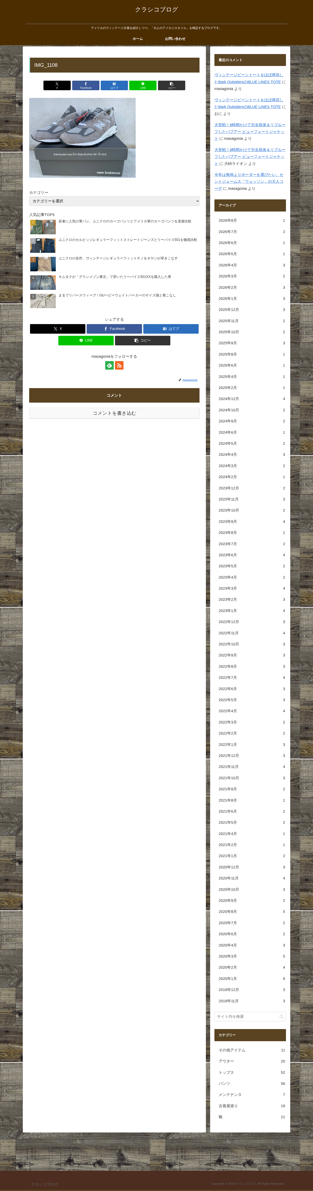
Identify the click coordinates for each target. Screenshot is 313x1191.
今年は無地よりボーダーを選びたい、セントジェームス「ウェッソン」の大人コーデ (248, 182)
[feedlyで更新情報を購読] (109, 365)
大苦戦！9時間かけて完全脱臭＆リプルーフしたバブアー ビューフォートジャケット (250, 132)
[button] (171, 85)
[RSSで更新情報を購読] (119, 365)
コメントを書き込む (114, 413)
